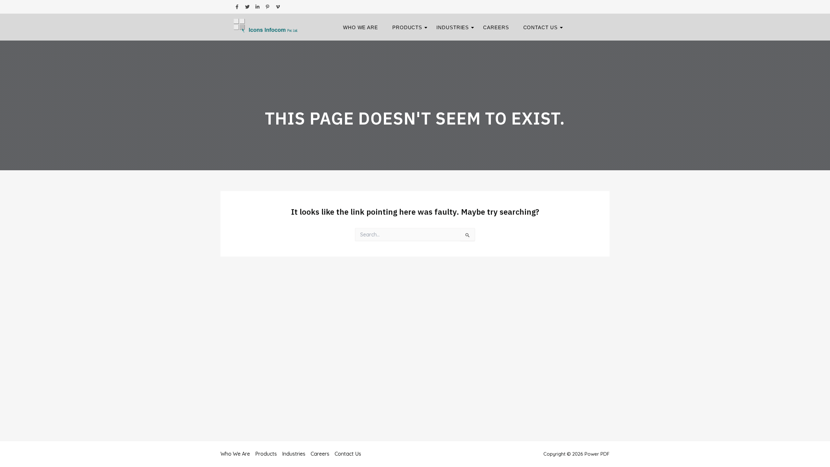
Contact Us (540, 27)
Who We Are (360, 27)
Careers (496, 27)
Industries (452, 27)
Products (407, 27)
